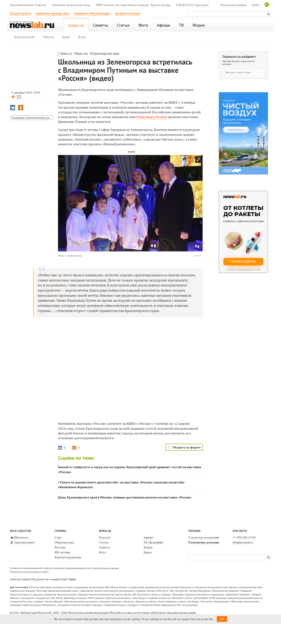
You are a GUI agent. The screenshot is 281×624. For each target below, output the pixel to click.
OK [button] (222, 619)
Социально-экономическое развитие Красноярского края (32, 118)
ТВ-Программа (153, 542)
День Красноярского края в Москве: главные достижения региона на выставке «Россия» (125, 497)
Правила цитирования (181, 613)
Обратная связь (64, 542)
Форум (148, 547)
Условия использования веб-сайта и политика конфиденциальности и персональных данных (64, 568)
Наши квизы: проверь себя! (52, 13)
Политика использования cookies (29, 571)
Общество (81, 53)
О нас (58, 537)
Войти (255, 5)
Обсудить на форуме (186, 447)
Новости (66, 53)
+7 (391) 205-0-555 (244, 537)
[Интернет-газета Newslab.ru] (34, 25)
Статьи (103, 542)
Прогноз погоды (160, 5)
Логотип (60, 547)
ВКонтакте (21, 537)
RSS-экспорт (63, 552)
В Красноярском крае (104, 53)
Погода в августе (20, 13)
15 (19, 97)
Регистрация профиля (234, 5)
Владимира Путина (151, 117)
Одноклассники (24, 542)
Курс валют (202, 5)
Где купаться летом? (127, 13)
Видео (148, 552)
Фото (102, 552)
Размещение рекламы (203, 542)
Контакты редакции (68, 557)
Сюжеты (104, 547)
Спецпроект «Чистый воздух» (92, 13)
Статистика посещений (203, 537)
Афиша (148, 537)
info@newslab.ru (243, 542)
